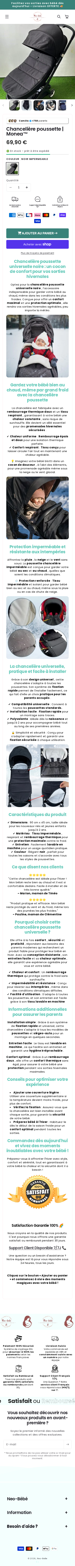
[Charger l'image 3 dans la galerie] (38, 105)
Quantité (12, 180)
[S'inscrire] (67, 1444)
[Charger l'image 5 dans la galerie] (63, 105)
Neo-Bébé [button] (17, 1499)
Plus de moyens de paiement (37, 253)
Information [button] (19, 1512)
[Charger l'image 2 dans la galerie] (26, 105)
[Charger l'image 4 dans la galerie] (51, 105)
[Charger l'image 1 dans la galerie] (14, 105)
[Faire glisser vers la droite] (72, 105)
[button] (7, 16)
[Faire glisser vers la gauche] (3, 105)
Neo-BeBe (42, 1558)
